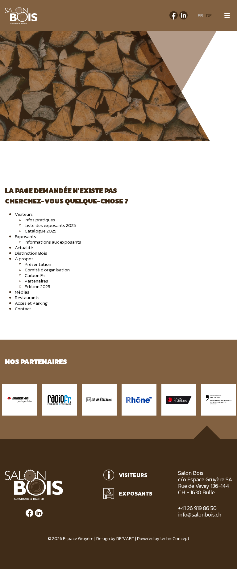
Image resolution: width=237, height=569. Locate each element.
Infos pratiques (40, 219)
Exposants (25, 236)
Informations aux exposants (53, 241)
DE (209, 15)
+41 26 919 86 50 (197, 508)
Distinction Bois (31, 253)
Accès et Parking (31, 303)
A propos (24, 258)
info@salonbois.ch (199, 514)
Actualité (24, 247)
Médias (22, 291)
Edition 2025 (37, 286)
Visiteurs (24, 214)
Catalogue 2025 (40, 230)
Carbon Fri (35, 275)
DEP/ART (125, 538)
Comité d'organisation (47, 269)
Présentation (38, 264)
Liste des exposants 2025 (50, 225)
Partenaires (36, 280)
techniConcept (174, 538)
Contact (23, 308)
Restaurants (27, 297)
